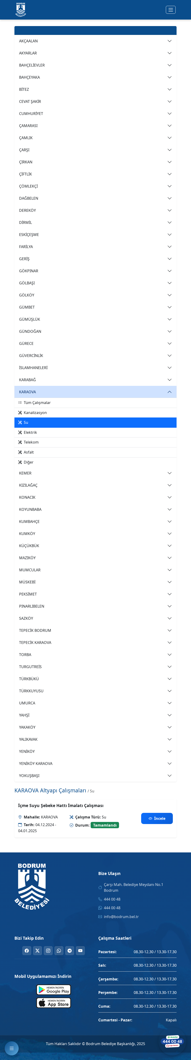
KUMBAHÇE (29, 521)
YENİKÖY (27, 751)
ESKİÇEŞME (29, 234)
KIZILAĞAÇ (28, 485)
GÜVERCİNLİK (31, 355)
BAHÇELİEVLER (32, 65)
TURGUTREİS (30, 666)
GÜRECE (26, 343)
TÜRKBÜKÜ (29, 678)
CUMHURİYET (31, 113)
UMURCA (27, 703)
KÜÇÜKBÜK (29, 545)
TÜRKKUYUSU (31, 690)
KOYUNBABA (30, 509)
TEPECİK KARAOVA (35, 642)
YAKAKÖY (27, 727)
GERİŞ (24, 258)
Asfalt (29, 452)
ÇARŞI (24, 149)
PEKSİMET (28, 594)
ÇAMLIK (26, 137)
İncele (159, 818)
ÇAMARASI (28, 125)
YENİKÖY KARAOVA (35, 763)
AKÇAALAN (28, 41)
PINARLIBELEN (31, 606)
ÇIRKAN (25, 162)
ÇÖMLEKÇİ (28, 186)
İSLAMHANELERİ (33, 367)
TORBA (25, 654)
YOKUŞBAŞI (29, 775)
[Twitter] (37, 950)
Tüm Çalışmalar (37, 402)
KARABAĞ (27, 379)
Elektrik (30, 432)
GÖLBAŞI (27, 283)
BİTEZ (24, 89)
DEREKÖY (27, 210)
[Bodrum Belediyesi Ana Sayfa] (20, 10)
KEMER (25, 473)
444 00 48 (112, 899)
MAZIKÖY (27, 557)
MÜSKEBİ (27, 582)
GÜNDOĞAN (30, 331)
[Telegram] (69, 950)
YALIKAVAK (28, 739)
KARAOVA (27, 391)
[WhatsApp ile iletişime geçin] (172, 1041)
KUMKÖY (27, 533)
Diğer (29, 462)
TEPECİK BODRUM (35, 630)
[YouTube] (80, 950)
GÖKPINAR (28, 270)
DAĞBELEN (28, 198)
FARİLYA (26, 246)
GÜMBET (27, 307)
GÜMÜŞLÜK (29, 319)
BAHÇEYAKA (29, 77)
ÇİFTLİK (25, 174)
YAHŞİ (24, 715)
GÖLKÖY (26, 295)
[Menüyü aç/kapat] (171, 10)
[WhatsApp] (59, 950)
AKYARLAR (28, 53)
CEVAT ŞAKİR (30, 101)
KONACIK (27, 497)
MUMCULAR (30, 569)
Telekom (31, 442)
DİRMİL (25, 222)
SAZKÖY (26, 618)
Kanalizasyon (35, 412)
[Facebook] (26, 950)
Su (26, 422)
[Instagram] (48, 950)
